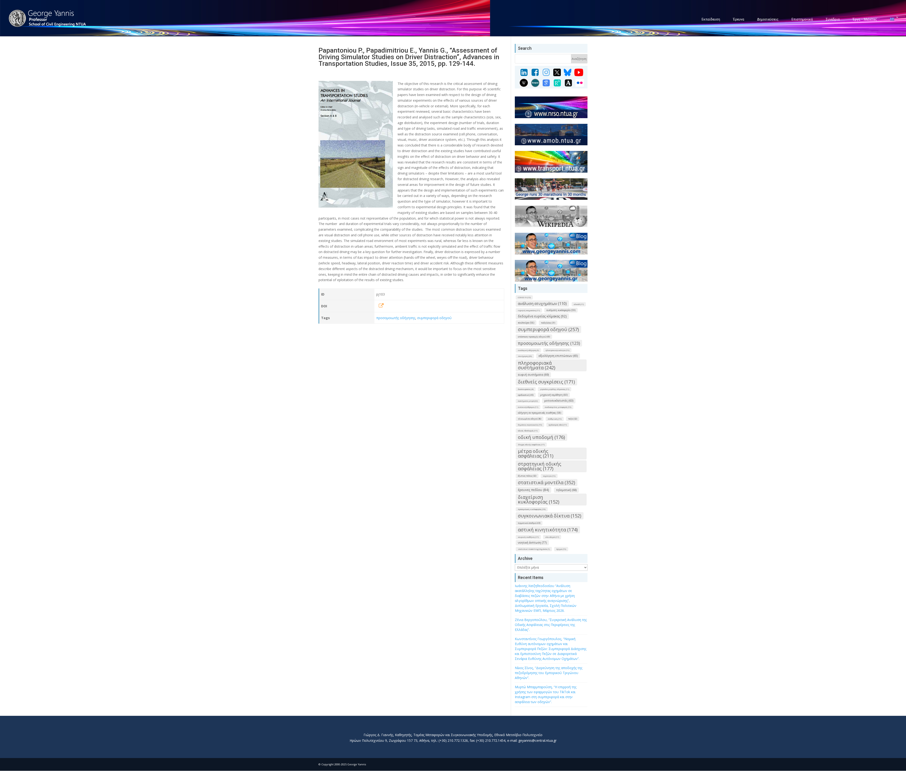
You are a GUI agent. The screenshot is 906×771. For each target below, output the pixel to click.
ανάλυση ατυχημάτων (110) (542, 303)
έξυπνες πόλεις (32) (527, 475)
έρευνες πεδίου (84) (533, 490)
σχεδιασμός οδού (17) (558, 424)
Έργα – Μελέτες (865, 19)
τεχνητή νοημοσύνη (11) (529, 310)
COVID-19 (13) (524, 297)
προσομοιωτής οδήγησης (395, 318)
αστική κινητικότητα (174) (548, 529)
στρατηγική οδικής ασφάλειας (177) (539, 466)
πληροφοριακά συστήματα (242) (536, 365)
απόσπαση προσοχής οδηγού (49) (534, 336)
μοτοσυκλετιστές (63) (558, 401)
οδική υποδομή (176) (541, 437)
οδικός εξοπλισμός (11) (527, 430)
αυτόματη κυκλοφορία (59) (560, 310)
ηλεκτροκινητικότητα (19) (557, 350)
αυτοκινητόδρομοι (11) (528, 407)
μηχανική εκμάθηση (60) (554, 394)
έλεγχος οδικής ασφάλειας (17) (531, 444)
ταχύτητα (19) (549, 476)
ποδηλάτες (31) (548, 322)
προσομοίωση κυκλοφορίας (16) (531, 509)
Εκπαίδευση (711, 19)
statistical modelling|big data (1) (534, 549)
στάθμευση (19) (555, 418)
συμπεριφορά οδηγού (434, 318)
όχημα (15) (561, 549)
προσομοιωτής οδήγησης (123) (549, 343)
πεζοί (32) (572, 418)
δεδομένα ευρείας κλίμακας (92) (542, 316)
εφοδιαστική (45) (525, 394)
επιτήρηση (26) (525, 356)
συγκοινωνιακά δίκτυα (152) (549, 516)
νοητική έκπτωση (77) (532, 543)
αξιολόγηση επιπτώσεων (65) (558, 356)
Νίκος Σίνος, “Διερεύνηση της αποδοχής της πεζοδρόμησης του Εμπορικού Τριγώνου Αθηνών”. (548, 673)
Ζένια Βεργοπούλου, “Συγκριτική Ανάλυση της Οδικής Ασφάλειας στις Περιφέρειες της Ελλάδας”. (551, 624)
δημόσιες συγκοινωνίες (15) (530, 424)
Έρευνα (738, 19)
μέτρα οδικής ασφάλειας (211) (536, 453)
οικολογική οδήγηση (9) (528, 350)
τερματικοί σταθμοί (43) (529, 523)
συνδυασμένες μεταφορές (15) (558, 407)
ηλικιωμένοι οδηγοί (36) (529, 418)
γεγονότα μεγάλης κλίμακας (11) (554, 389)
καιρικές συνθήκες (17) (528, 537)
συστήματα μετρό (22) (528, 401)
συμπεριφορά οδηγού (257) (548, 329)
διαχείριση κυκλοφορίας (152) (538, 499)
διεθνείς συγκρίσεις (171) (546, 382)
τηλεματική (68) (566, 490)
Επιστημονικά (802, 19)
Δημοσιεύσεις (768, 19)
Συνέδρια (833, 19)
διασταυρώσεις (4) (525, 389)
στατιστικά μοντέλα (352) (546, 482)
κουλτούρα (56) (526, 322)
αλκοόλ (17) (579, 304)
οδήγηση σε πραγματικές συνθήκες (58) (539, 412)
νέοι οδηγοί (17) (552, 537)
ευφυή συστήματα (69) (533, 375)
